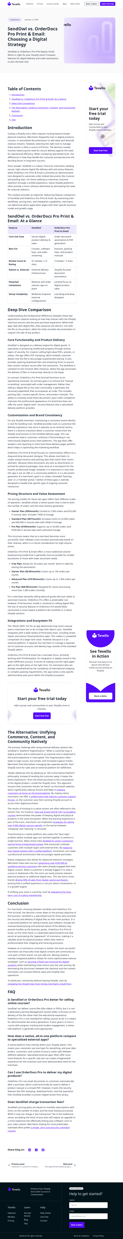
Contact (43, 1220)
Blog (64, 4)
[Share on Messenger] (36, 1150)
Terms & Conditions (81, 1236)
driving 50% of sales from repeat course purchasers (41, 879)
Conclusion (17, 115)
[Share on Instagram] (29, 1150)
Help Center (75, 4)
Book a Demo (76, 1225)
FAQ (14, 119)
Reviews (11, 1217)
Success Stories (53, 4)
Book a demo (91, 4)
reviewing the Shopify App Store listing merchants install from (39, 983)
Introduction (18, 94)
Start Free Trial (108, 4)
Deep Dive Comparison (23, 103)
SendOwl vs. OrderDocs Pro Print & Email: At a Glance (39, 99)
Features (29, 4)
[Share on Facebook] (43, 1150)
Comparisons (15, 20)
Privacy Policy (98, 1236)
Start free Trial (42, 715)
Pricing (40, 4)
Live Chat (44, 1217)
